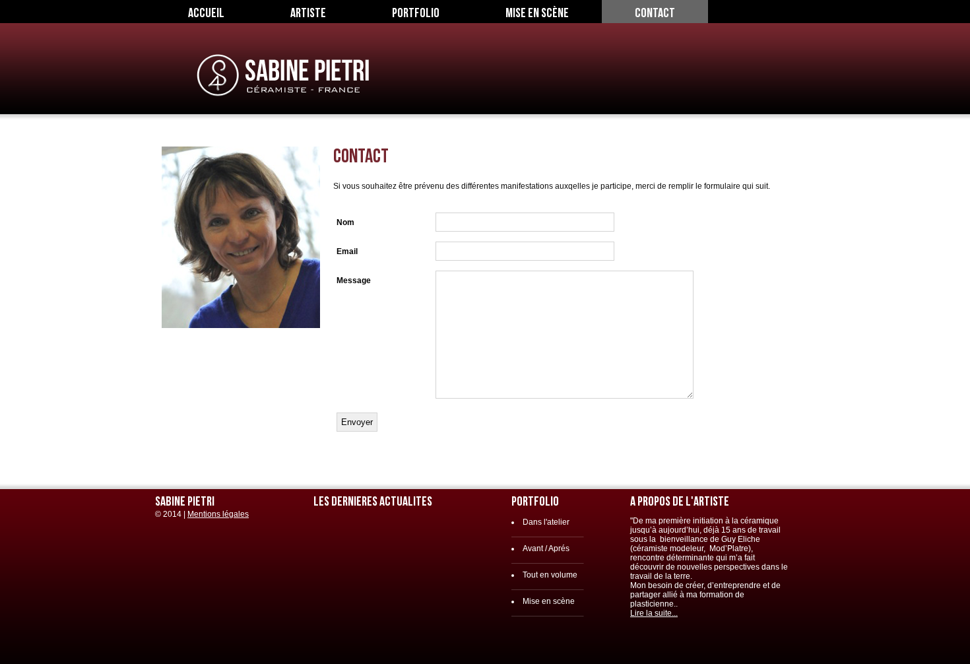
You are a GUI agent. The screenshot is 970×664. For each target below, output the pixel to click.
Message (354, 280)
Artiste (308, 13)
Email (347, 251)
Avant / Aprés (546, 548)
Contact (655, 13)
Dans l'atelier (546, 522)
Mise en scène (537, 13)
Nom (345, 222)
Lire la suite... (654, 613)
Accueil (206, 13)
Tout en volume (550, 575)
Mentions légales (218, 514)
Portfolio (415, 13)
